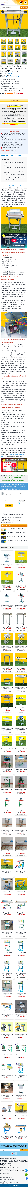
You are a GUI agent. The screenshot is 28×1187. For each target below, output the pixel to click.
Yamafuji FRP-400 (5, 479)
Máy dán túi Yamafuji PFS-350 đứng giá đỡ (7, 586)
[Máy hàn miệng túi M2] (7, 1047)
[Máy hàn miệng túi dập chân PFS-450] (7, 1088)
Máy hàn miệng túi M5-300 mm (7, 810)
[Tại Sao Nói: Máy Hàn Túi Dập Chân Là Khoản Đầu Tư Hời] (3, 529)
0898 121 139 (14, 149)
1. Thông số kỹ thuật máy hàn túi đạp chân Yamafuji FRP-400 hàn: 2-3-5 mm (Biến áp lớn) (14, 164)
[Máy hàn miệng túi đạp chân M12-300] (21, 1027)
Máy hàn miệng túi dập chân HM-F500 (21, 831)
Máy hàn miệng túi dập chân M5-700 (21, 1116)
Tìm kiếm (24, 7)
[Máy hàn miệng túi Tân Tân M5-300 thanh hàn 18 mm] (7, 1128)
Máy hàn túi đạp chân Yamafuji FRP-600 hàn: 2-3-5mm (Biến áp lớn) (7, 668)
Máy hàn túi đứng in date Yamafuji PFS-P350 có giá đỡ (21, 586)
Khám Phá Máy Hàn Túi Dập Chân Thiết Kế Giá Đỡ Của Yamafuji (17, 541)
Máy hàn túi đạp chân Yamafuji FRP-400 (16, 475)
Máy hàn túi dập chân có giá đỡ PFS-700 (21, 1015)
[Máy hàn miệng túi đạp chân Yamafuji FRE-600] (7, 720)
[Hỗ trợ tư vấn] (26, 1174)
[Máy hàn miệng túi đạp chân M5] (7, 1067)
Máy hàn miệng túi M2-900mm (21, 892)
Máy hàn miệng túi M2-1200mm (21, 912)
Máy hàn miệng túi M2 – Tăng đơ (21, 1055)
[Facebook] (15, 1153)
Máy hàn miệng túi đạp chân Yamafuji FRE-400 (7, 749)
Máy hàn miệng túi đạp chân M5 (7, 1076)
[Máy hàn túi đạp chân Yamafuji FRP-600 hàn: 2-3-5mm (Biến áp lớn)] (7, 659)
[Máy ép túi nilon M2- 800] (7, 884)
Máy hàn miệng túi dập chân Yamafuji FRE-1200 (7, 688)
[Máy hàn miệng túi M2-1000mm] (7, 904)
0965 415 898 (14, 152)
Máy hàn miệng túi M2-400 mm (21, 770)
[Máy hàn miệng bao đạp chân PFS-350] (21, 1088)
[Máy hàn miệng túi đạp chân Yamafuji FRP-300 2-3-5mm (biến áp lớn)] (21, 639)
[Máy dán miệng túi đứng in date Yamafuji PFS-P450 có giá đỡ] (7, 598)
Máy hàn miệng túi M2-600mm (7, 872)
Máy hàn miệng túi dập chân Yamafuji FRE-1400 (21, 667)
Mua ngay (15, 100)
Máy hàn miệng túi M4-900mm (7, 994)
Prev (2, 23)
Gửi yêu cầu (24, 1149)
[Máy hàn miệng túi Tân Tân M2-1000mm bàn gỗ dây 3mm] (21, 1128)
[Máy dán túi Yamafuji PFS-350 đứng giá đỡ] (7, 577)
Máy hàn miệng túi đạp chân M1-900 (7, 1015)
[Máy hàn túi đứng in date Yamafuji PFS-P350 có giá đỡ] (21, 577)
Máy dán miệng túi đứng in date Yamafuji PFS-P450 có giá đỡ (7, 607)
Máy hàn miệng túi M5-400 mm (21, 810)
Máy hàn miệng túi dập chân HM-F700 (21, 851)
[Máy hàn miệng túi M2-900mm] (21, 884)
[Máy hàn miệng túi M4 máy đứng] (21, 1067)
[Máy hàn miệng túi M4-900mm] (7, 986)
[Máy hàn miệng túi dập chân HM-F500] (21, 823)
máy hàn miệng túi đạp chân (8, 480)
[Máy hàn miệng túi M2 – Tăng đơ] (21, 1047)
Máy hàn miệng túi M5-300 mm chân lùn (21, 790)
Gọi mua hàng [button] (14, 1185)
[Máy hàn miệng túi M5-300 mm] (7, 802)
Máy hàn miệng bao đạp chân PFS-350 (21, 1096)
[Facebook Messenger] (26, 1170)
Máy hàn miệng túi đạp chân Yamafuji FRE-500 (21, 729)
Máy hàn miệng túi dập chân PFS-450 (7, 1096)
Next (25, 23)
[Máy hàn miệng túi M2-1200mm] (21, 904)
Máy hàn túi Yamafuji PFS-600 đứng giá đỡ (7, 565)
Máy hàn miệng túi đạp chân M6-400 (7, 1035)
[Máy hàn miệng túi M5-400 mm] (21, 802)
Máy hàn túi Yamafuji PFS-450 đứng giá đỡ (21, 565)
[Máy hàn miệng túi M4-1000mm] (21, 986)
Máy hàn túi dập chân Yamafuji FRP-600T (7, 626)
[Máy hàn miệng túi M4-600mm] (21, 945)
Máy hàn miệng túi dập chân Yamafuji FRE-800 (7, 708)
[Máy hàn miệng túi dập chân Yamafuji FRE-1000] (21, 680)
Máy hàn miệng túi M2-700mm (21, 872)
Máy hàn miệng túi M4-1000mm (21, 994)
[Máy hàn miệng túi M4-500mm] (7, 945)
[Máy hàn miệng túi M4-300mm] (7, 924)
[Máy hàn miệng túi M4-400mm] (21, 924)
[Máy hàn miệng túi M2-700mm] (21, 864)
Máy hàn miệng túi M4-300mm (7, 933)
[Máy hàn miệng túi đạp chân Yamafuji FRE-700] (21, 700)
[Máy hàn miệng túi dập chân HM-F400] (7, 823)
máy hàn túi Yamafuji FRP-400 (18, 479)
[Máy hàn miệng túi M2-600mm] (7, 864)
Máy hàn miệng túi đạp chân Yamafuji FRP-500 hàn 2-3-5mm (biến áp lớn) (7, 647)
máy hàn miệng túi (20, 480)
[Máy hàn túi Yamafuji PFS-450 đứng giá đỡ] (21, 557)
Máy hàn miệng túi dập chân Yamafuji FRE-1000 (21, 688)
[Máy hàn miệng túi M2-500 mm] (7, 782)
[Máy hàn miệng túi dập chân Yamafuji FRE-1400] (21, 659)
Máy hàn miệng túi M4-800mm (21, 974)
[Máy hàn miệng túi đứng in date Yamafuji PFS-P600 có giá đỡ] (21, 598)
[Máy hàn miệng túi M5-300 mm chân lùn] (21, 782)
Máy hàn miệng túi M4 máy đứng (21, 1076)
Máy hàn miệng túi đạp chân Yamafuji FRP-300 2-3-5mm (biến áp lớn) (21, 647)
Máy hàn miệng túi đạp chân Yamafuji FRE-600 (7, 729)
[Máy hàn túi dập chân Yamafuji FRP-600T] (7, 618)
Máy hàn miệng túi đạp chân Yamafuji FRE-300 (21, 749)
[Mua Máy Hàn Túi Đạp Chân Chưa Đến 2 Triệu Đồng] (3, 537)
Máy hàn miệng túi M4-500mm (7, 953)
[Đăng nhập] (26, 2)
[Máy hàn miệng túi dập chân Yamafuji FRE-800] (7, 700)
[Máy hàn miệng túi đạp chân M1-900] (7, 1006)
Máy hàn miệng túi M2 (7, 1054)
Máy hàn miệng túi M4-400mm (21, 933)
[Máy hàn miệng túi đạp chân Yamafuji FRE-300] (21, 741)
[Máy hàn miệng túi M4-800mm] (21, 965)
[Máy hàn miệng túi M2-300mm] (7, 761)
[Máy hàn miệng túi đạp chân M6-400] (7, 1027)
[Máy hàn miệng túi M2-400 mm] (21, 761)
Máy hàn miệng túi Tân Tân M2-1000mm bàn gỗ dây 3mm (21, 1137)
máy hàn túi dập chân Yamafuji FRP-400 (11, 477)
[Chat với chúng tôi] (26, 1178)
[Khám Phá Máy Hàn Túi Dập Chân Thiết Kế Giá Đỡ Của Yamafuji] (3, 541)
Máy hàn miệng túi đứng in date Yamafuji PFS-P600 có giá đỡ (21, 607)
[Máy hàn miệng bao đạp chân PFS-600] (7, 1108)
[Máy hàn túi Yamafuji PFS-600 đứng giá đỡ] (7, 557)
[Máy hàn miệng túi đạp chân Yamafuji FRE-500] (21, 720)
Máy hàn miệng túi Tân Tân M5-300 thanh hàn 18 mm (7, 1137)
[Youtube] (12, 1153)
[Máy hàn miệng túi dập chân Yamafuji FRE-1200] (7, 680)
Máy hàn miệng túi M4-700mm (7, 974)
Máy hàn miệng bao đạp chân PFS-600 (7, 1116)
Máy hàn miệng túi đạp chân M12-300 (21, 1035)
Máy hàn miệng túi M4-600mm (21, 953)
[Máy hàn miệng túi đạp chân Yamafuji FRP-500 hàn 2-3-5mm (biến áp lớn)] (7, 639)
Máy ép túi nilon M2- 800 (7, 891)
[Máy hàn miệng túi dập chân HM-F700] (21, 843)
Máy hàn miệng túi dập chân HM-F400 (7, 831)
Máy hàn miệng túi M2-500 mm (7, 790)
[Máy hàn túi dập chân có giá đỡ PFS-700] (21, 1006)
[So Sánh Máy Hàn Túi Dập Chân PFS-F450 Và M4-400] (3, 533)
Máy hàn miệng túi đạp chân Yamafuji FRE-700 (21, 708)
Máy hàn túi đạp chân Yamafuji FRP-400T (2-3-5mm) (21, 627)
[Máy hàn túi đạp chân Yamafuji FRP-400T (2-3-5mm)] (21, 618)
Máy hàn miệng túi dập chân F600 (7, 851)
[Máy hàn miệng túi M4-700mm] (7, 965)
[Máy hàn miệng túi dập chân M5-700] (21, 1108)
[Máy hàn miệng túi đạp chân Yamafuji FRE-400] (7, 741)
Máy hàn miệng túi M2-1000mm (7, 912)
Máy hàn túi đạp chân (9, 304)
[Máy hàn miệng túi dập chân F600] (7, 843)
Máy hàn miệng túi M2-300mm (7, 770)
